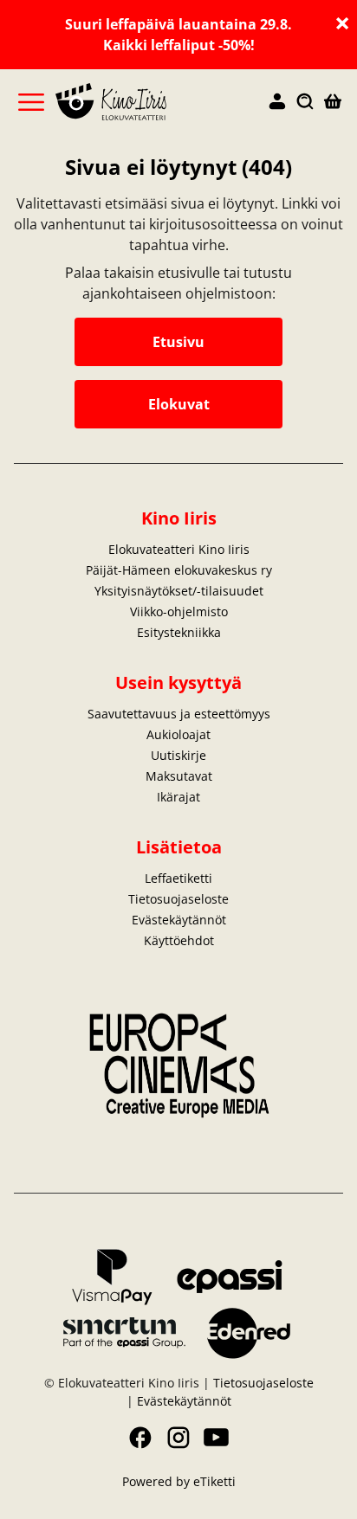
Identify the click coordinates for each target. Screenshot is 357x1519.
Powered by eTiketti (179, 1481)
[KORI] (332, 102)
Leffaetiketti (178, 878)
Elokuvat (179, 404)
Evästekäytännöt (179, 919)
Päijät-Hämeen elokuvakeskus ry (179, 570)
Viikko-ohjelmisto (179, 611)
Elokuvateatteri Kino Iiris (179, 549)
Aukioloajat (178, 734)
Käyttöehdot (179, 940)
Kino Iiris (179, 518)
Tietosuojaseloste (178, 899)
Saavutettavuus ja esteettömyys (179, 713)
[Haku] (305, 102)
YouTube (216, 1437)
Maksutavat (179, 776)
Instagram (178, 1437)
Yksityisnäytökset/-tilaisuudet (178, 590)
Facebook (140, 1437)
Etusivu (178, 341)
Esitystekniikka (179, 632)
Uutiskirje (178, 755)
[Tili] (277, 102)
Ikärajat (178, 796)
